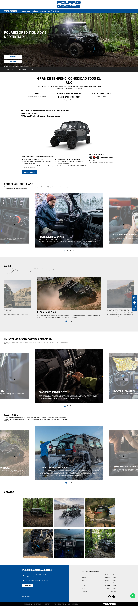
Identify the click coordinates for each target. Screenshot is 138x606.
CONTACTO (47, 604)
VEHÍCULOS (27, 604)
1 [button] (65, 250)
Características (22, 70)
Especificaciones (8, 70)
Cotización (13, 61)
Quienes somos (26, 11)
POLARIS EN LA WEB (59, 604)
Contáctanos (55, 11)
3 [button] (70, 250)
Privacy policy (26, 596)
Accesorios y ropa (45, 11)
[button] (14, 224)
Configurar (13, 57)
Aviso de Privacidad (73, 604)
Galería (33, 70)
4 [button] (73, 250)
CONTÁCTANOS (27, 585)
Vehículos (35, 11)
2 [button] (68, 250)
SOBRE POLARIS (37, 604)
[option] (68, 220)
